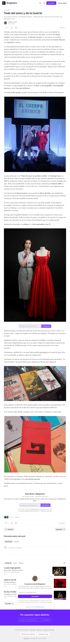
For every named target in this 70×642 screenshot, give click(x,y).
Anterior (10, 529)
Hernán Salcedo (12, 22)
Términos (39, 630)
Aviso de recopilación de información (29, 602)
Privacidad (33, 630)
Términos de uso (35, 600)
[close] (51, 576)
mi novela (43, 352)
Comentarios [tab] (8, 541)
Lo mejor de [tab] (8, 563)
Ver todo (8, 603)
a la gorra (17, 479)
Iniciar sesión (62, 3)
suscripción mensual (32, 479)
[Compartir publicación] (44, 3)
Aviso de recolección (49, 630)
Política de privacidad (46, 602)
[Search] (40, 3)
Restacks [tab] (16, 541)
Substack (26, 638)
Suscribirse (51, 3)
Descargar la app (43, 634)
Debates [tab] (21, 563)
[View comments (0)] (11, 27)
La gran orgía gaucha (12, 568)
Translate (8, 10)
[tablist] (12, 541)
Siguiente (59, 529)
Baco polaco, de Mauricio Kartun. (13, 570)
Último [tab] (15, 563)
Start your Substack (29, 634)
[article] (35, 571)
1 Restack (17, 517)
